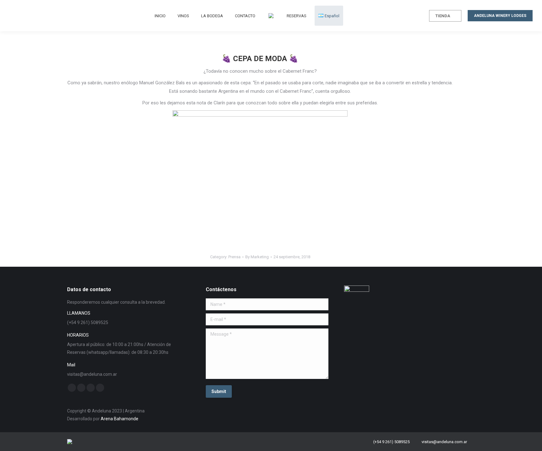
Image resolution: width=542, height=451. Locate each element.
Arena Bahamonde (119, 418)
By (257, 256)
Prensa (234, 256)
